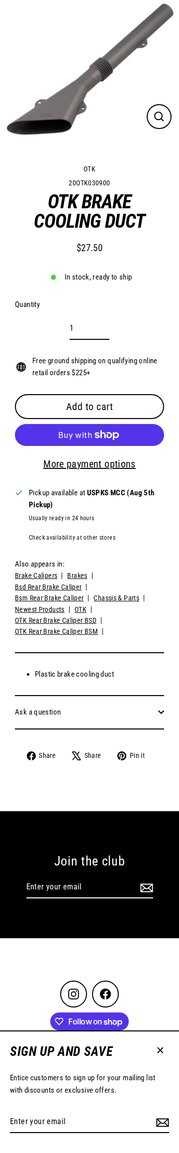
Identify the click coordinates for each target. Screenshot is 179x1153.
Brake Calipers (36, 575)
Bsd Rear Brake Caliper (48, 587)
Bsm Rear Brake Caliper (49, 598)
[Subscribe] (161, 1122)
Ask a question (38, 712)
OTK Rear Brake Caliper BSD (55, 620)
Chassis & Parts (116, 598)
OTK (89, 169)
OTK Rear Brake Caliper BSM (56, 631)
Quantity (27, 304)
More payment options (89, 464)
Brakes (77, 575)
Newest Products (40, 609)
